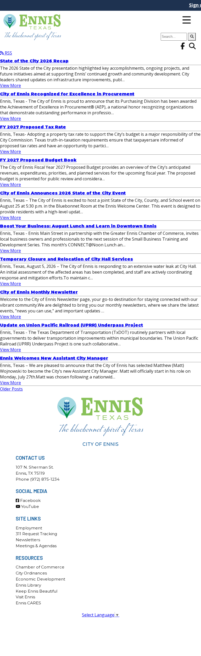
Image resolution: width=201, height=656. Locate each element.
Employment (29, 527)
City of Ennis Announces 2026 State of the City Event (63, 193)
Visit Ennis (25, 596)
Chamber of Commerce (40, 567)
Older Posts (11, 389)
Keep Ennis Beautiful (36, 591)
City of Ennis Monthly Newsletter (39, 292)
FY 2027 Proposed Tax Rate (33, 126)
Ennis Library (28, 585)
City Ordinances (31, 573)
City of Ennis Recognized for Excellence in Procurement (67, 93)
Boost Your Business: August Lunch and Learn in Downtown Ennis (78, 226)
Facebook (30, 500)
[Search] (192, 37)
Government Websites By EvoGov (100, 628)
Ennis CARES (28, 602)
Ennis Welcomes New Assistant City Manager (54, 358)
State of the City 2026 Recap (34, 60)
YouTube (29, 506)
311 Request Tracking (36, 533)
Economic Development (40, 579)
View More (10, 85)
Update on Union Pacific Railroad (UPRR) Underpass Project (71, 325)
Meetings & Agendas (36, 545)
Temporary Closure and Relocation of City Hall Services (66, 259)
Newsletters (28, 539)
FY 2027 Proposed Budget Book (38, 160)
